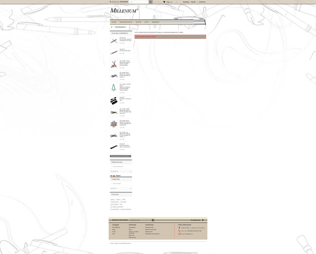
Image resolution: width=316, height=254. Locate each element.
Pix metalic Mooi (124, 72)
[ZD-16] (114, 41)
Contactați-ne (186, 2)
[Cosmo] (114, 64)
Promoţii (155, 22)
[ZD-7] (114, 101)
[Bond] (114, 124)
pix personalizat (115, 209)
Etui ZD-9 (122, 144)
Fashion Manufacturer (118, 166)
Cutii (146, 22)
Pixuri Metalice (126, 22)
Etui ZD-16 (122, 37)
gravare (112, 199)
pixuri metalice (114, 204)
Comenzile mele (149, 227)
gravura (118, 199)
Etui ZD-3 (122, 49)
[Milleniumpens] (125, 10)
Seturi (138, 22)
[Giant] (114, 112)
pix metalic (123, 202)
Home (130, 229)
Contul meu (149, 225)
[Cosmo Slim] (114, 88)
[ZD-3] (114, 53)
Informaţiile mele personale (152, 233)
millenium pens (115, 202)
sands (123, 199)
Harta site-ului (132, 237)
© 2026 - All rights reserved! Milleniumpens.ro (121, 243)
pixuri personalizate (126, 209)
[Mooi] (114, 76)
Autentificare (202, 2)
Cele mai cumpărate (120, 33)
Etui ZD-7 (122, 97)
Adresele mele (148, 231)
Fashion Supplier (117, 183)
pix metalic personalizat (117, 206)
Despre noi (131, 235)
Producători (117, 162)
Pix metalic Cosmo (125, 60)
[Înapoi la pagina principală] (111, 27)
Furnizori (116, 179)
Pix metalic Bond (124, 120)
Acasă (114, 22)
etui (121, 204)
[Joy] (114, 136)
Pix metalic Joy (124, 132)
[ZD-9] (114, 147)
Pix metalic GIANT (125, 109)
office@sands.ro (189, 234)
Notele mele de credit (150, 229)
